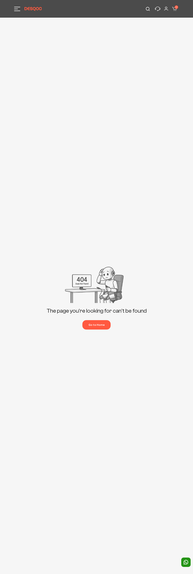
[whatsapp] (186, 562)
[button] (158, 9)
